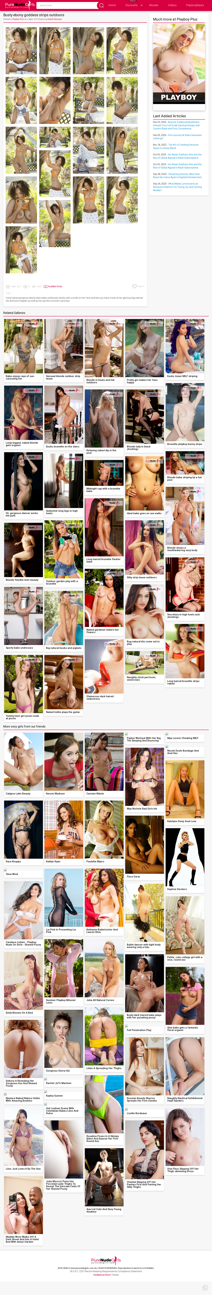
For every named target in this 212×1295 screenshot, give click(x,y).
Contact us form (102, 1274)
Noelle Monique (55, 19)
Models (153, 5)
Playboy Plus (18, 19)
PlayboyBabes (195, 5)
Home (112, 5)
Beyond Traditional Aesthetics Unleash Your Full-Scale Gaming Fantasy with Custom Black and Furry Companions (176, 125)
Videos (172, 5)
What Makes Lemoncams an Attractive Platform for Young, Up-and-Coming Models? (177, 186)
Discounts (132, 5)
